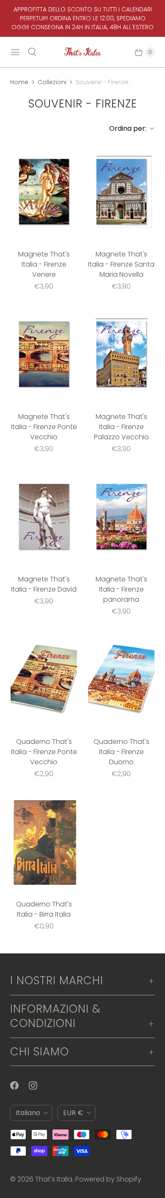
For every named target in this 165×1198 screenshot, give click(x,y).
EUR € (73, 1113)
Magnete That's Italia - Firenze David (44, 584)
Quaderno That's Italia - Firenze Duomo (121, 752)
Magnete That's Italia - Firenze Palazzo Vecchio (121, 427)
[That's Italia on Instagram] (38, 1085)
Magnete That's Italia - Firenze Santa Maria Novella (121, 264)
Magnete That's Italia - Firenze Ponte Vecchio (44, 427)
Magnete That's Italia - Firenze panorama (121, 589)
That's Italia (53, 1179)
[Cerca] (32, 52)
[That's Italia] (82, 52)
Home (19, 82)
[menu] (15, 52)
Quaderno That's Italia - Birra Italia (44, 909)
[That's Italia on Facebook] (19, 1085)
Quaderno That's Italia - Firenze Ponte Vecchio (44, 752)
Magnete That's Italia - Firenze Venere (44, 264)
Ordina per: (125, 128)
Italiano (28, 1113)
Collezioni (52, 82)
